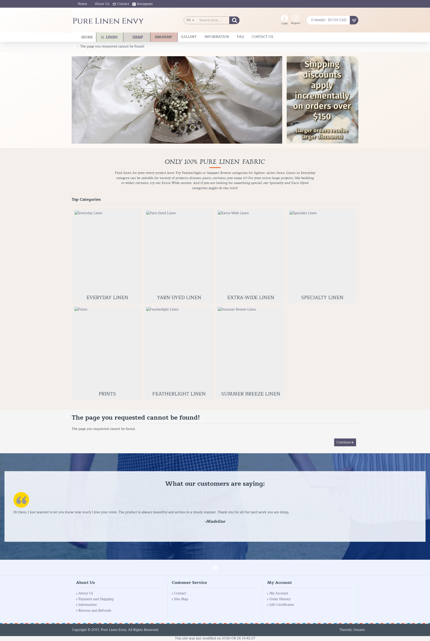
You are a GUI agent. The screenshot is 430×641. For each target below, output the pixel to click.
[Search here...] (234, 20)
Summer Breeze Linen (250, 394)
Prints (107, 394)
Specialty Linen (322, 297)
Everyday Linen (107, 297)
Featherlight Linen (179, 394)
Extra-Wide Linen (250, 297)
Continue (343, 442)
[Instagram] (215, 567)
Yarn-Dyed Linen (179, 297)
